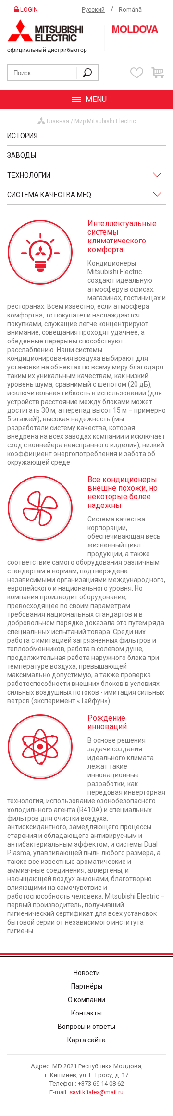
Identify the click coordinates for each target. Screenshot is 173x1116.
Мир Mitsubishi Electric (105, 121)
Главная (58, 121)
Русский (93, 9)
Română (130, 9)
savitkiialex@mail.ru (96, 1092)
